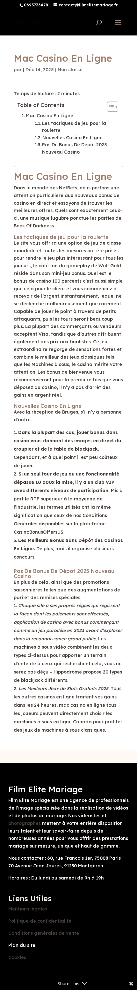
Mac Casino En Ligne (49, 115)
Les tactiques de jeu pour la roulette (74, 126)
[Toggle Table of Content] (109, 106)
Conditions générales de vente (43, 933)
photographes (24, 823)
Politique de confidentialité (39, 921)
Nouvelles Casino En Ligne (72, 138)
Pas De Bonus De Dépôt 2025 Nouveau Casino (74, 148)
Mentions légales (27, 909)
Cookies (17, 957)
